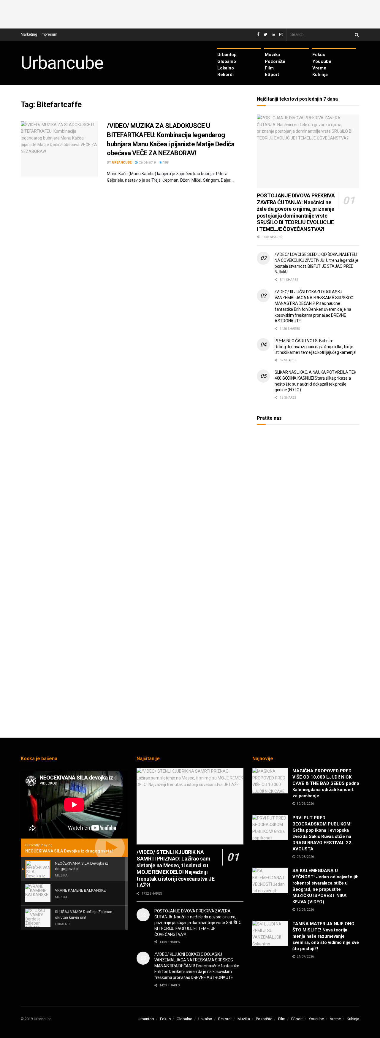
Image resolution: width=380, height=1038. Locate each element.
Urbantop (227, 54)
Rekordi (225, 74)
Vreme (319, 68)
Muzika (272, 54)
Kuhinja (320, 74)
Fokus (318, 54)
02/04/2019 (146, 162)
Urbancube (62, 63)
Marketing (29, 34)
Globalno (226, 61)
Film (269, 68)
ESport (272, 74)
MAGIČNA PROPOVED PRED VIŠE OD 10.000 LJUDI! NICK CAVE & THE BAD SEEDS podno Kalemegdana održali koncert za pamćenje (325, 783)
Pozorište (275, 61)
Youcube (321, 61)
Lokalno (225, 68)
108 (165, 162)
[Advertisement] (190, 13)
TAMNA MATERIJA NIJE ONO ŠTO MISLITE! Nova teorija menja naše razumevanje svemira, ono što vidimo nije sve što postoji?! (325, 936)
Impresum (49, 34)
